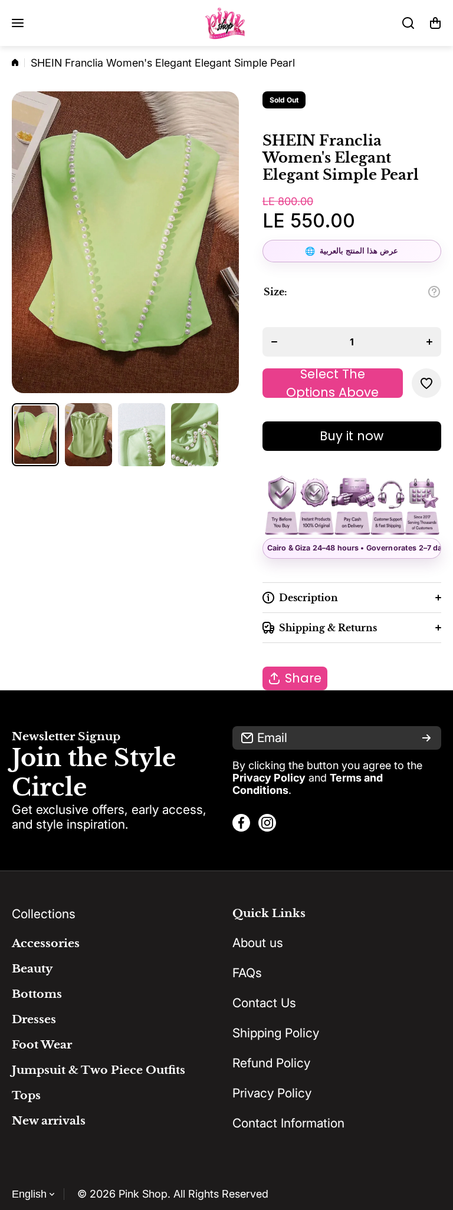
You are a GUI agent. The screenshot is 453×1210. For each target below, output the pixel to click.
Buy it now (351, 435)
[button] (435, 23)
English (29, 1194)
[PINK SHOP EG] (226, 23)
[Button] (434, 292)
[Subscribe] (426, 738)
